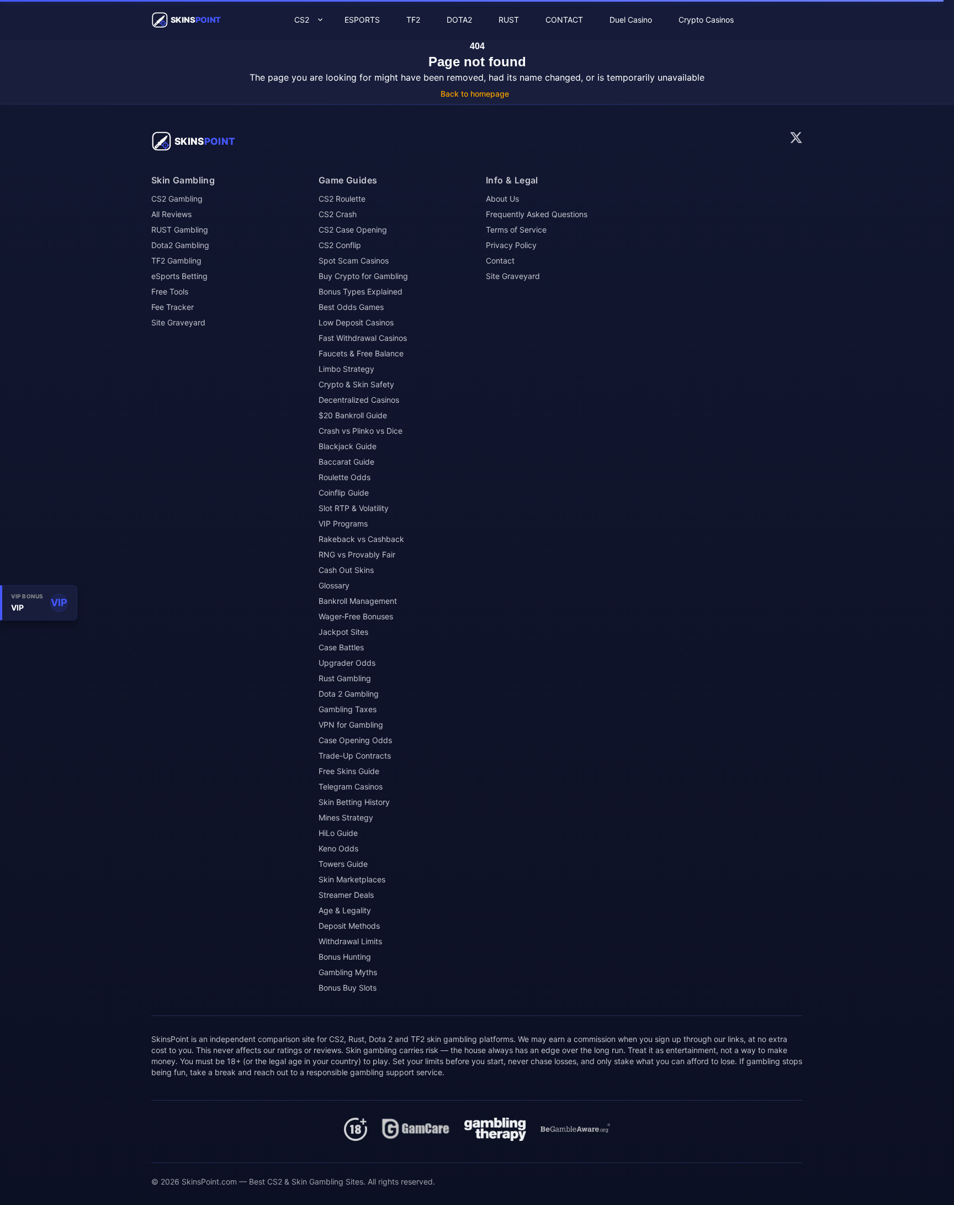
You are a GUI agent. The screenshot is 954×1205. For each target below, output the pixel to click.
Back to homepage (475, 93)
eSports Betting (179, 276)
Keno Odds (338, 848)
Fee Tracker (172, 307)
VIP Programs (343, 523)
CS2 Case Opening (353, 229)
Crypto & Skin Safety (356, 384)
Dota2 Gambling (180, 245)
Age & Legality (345, 910)
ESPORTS (362, 19)
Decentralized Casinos (359, 399)
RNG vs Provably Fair (357, 554)
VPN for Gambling (351, 724)
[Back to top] (927, 1187)
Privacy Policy (511, 245)
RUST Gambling (179, 229)
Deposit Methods (349, 925)
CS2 (301, 19)
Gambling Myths (348, 972)
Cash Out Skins (346, 570)
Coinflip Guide (344, 492)
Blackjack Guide (348, 446)
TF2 (413, 19)
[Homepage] (415, 1129)
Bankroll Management (358, 601)
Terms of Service (516, 229)
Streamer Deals (346, 894)
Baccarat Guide (346, 461)
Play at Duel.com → (893, 1148)
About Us (502, 198)
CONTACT (564, 19)
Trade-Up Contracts (355, 755)
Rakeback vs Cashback (361, 539)
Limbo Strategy (346, 368)
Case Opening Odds (355, 740)
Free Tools (169, 291)
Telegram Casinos (351, 786)
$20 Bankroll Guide (353, 415)
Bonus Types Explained (360, 291)
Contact (500, 260)
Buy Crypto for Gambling (363, 276)
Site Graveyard (178, 322)
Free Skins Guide (349, 771)
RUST (509, 19)
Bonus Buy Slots (348, 987)
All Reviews (171, 214)
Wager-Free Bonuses (356, 616)
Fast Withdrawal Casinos (363, 338)
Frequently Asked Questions (536, 214)
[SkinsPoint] (195, 141)
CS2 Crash (338, 214)
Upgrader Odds (347, 662)
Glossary (334, 585)
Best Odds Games (351, 307)
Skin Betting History (354, 802)
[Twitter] (796, 137)
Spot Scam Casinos (354, 260)
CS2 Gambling (177, 198)
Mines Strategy (346, 817)
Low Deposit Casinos (356, 322)
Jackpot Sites (343, 631)
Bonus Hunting (345, 956)
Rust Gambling (345, 678)
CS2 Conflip (340, 245)
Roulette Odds (344, 477)
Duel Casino (631, 19)
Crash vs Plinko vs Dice (360, 430)
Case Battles (341, 647)
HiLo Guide (338, 833)
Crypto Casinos (706, 19)
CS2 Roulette (342, 198)
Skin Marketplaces (352, 879)
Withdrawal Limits (350, 941)
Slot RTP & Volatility (354, 508)
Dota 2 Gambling (349, 693)
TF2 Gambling (176, 260)
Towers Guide (343, 864)
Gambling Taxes (348, 709)
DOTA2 (459, 19)
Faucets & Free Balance (361, 353)
